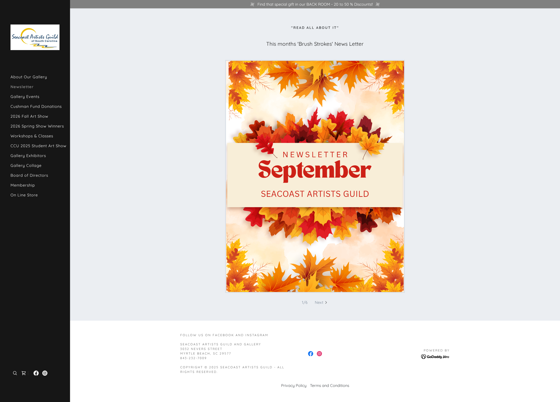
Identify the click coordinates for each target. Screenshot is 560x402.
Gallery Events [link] (24, 96)
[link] (35, 36)
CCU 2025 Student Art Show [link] (38, 145)
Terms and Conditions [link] (329, 385)
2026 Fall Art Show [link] (29, 116)
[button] (321, 302)
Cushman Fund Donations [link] (36, 106)
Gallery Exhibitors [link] (28, 155)
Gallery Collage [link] (26, 165)
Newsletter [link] (22, 86)
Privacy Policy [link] (293, 385)
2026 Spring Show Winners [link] (37, 126)
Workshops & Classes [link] (31, 135)
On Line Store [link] (24, 195)
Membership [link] (22, 185)
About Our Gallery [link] (28, 76)
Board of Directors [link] (29, 175)
